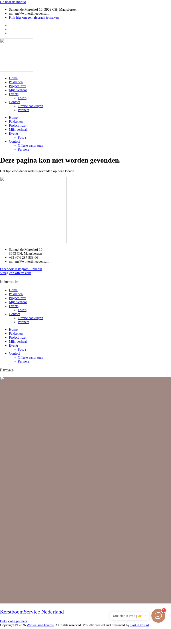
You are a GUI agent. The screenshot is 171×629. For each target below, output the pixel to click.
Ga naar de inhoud (13, 2)
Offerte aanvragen (30, 106)
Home (13, 78)
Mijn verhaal (18, 90)
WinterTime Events (40, 625)
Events (13, 94)
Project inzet (17, 86)
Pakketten (16, 82)
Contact (14, 102)
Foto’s (22, 98)
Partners (23, 110)
